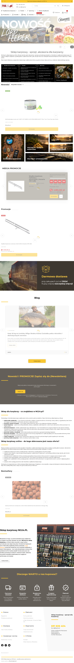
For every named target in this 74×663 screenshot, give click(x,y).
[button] (71, 1)
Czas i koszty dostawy (7, 629)
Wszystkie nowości (16, 84)
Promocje (41, 14)
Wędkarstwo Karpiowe (9, 10)
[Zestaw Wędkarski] (64, 73)
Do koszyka (32, 129)
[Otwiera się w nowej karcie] (2, 645)
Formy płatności (27, 616)
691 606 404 (22, 4)
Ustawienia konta (27, 631)
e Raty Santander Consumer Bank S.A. (32, 621)
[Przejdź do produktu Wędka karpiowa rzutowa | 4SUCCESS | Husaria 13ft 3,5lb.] (19, 228)
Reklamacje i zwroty (6, 639)
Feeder (22, 10)
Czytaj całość (12, 345)
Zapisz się (20, 391)
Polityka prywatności (6, 618)
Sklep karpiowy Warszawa (30, 642)
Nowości (31, 14)
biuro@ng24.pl (22, 7)
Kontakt (16, 14)
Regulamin (32, 395)
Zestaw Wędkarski (44, 10)
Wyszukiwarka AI (4, 652)
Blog (24, 14)
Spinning (31, 10)
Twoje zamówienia (28, 629)
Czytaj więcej (37, 361)
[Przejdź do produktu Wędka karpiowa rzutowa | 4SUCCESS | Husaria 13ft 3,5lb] (16, 186)
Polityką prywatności (42, 396)
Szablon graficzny (8, 661)
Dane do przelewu (28, 618)
